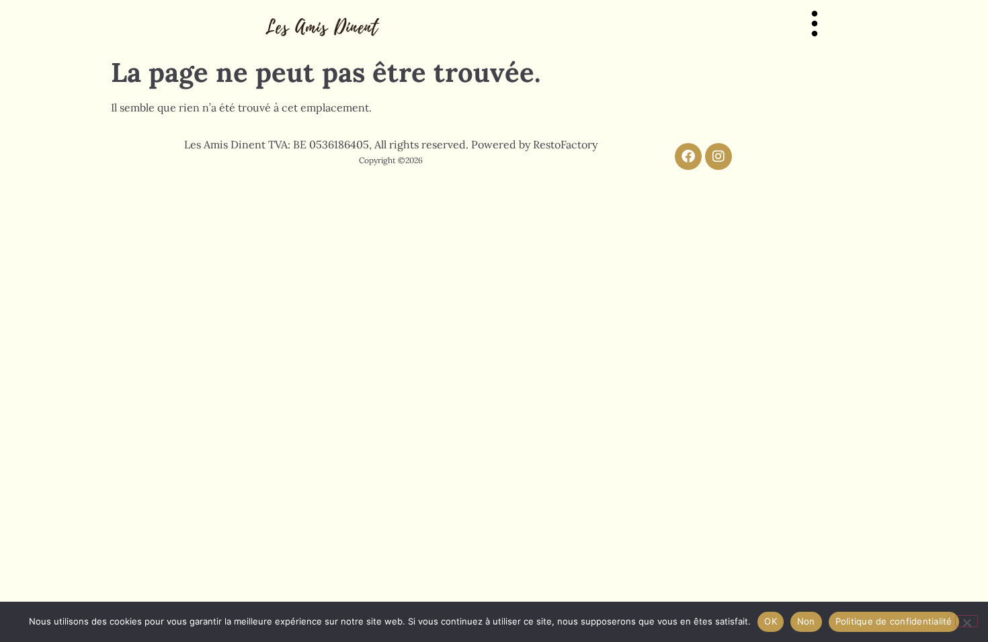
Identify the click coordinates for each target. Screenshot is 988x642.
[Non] (966, 621)
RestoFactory (565, 144)
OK (770, 621)
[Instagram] (718, 156)
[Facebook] (688, 156)
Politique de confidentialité (893, 621)
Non (806, 621)
